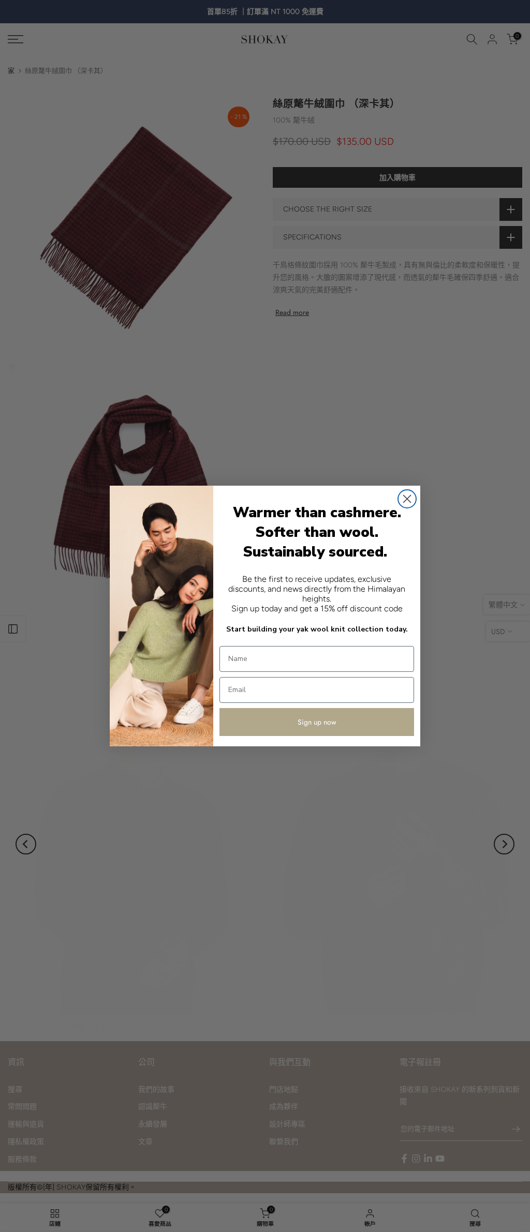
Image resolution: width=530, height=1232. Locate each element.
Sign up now (317, 722)
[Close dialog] (407, 499)
